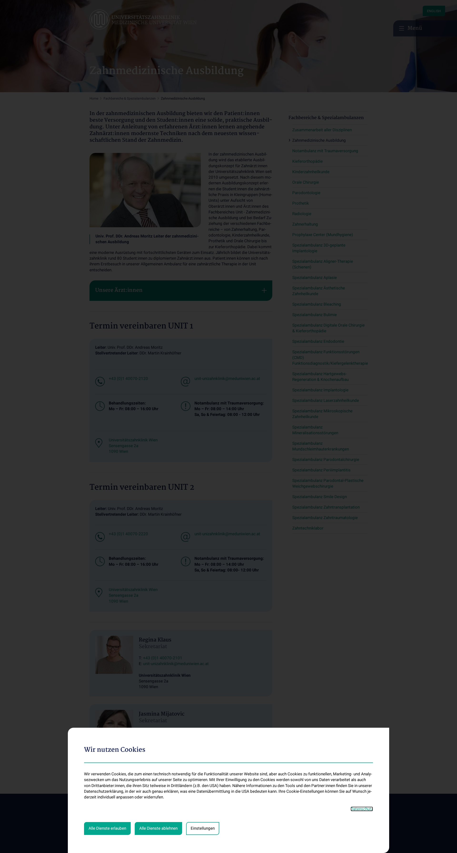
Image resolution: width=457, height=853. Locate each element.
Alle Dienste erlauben (107, 828)
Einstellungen (203, 828)
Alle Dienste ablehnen (158, 828)
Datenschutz (362, 809)
